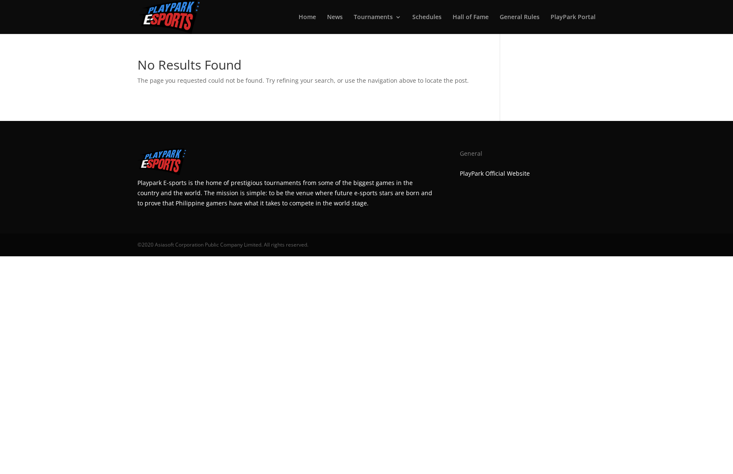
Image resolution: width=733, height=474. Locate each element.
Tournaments (373, 17)
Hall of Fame (471, 17)
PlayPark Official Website (495, 173)
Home (307, 17)
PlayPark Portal (573, 17)
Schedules (427, 17)
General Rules (520, 17)
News (335, 17)
